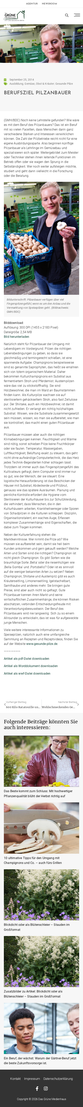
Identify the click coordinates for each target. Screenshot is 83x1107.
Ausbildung (16, 83)
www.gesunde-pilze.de (41, 644)
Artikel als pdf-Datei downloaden (26, 658)
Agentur (32, 4)
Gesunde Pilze (64, 83)
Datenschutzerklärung (58, 1079)
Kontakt (15, 1079)
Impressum (32, 1079)
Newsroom (49, 4)
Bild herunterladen (16, 337)
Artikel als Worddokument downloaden (31, 666)
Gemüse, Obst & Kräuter (39, 83)
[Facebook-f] (37, 1088)
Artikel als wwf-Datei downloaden (27, 673)
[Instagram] (45, 1088)
